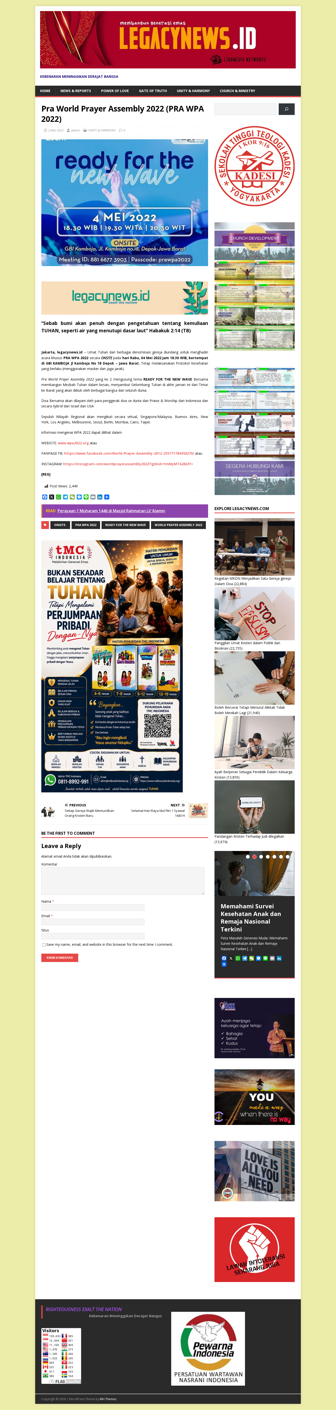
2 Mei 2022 (56, 130)
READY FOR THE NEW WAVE (125, 525)
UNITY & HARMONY (193, 90)
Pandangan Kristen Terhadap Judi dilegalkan (249, 836)
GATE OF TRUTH (153, 90)
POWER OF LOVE (115, 90)
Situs (45, 930)
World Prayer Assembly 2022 (178, 525)
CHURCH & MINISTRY (237, 90)
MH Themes (108, 1399)
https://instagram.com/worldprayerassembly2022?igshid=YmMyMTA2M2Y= (128, 464)
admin (75, 130)
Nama (46, 901)
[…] (249, 948)
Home (45, 90)
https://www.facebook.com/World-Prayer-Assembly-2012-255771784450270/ (129, 453)
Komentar (49, 864)
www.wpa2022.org (73, 443)
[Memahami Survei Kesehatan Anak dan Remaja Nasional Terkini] (254, 873)
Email (46, 915)
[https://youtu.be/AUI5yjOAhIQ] (287, 109)
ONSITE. (60, 525)
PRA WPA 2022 (85, 525)
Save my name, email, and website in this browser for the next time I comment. (109, 944)
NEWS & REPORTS (76, 90)
